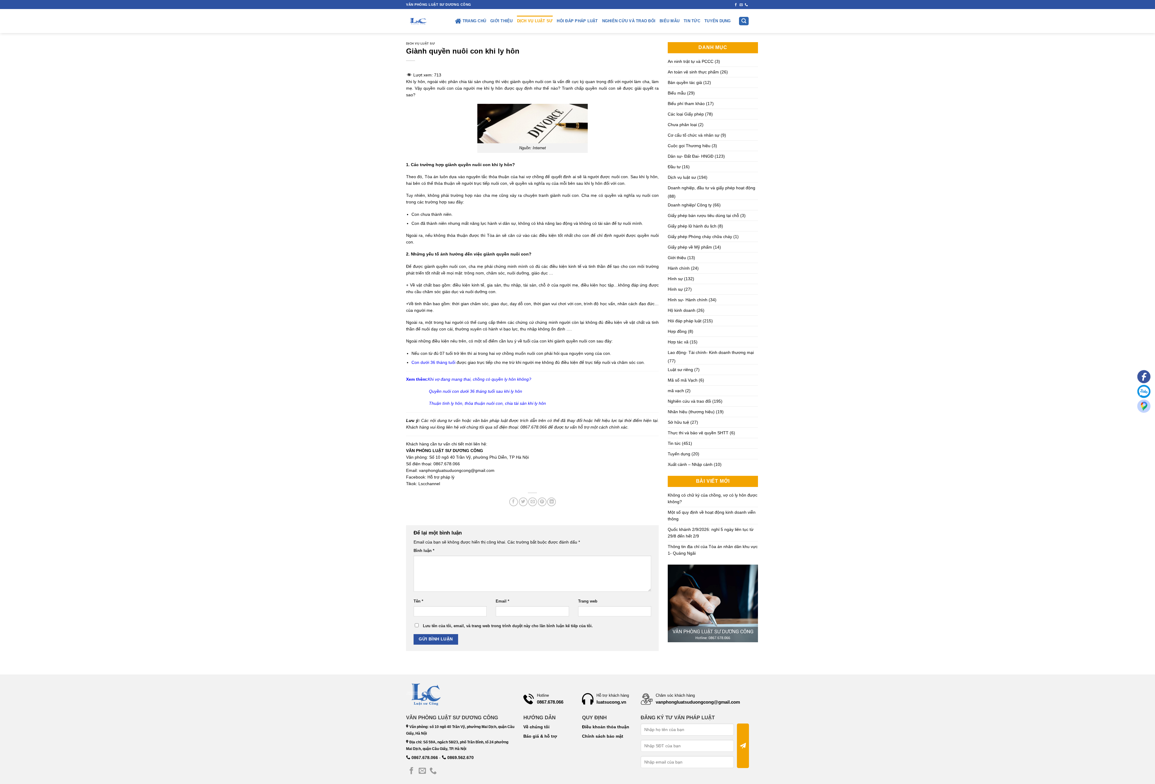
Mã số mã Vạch (683, 380)
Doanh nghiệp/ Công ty (690, 205)
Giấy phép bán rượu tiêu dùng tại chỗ (703, 215)
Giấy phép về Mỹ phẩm (690, 247)
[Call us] (746, 5)
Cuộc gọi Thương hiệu (689, 145)
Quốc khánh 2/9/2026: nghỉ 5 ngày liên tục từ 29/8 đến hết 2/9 (710, 532)
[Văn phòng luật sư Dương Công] (418, 21)
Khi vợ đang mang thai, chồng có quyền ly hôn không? (479, 379)
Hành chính (679, 268)
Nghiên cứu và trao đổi (629, 21)
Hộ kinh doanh (681, 310)
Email (502, 601)
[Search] (744, 21)
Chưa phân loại (682, 124)
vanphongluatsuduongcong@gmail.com (456, 470)
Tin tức (692, 21)
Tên (418, 601)
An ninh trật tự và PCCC (690, 61)
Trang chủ (474, 21)
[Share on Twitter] (523, 501)
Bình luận (424, 551)
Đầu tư (674, 166)
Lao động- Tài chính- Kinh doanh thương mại (711, 352)
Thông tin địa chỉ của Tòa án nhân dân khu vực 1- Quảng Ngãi (713, 550)
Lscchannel (429, 483)
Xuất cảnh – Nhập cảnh (690, 464)
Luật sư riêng (680, 369)
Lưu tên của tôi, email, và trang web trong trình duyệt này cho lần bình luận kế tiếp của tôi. (508, 626)
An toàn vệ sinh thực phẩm (693, 72)
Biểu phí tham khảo (686, 103)
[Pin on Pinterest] (542, 501)
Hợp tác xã (678, 341)
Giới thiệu (501, 21)
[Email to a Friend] (532, 501)
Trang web (587, 601)
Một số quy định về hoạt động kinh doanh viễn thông (712, 515)
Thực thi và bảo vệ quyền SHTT (698, 432)
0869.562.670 (460, 757)
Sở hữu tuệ (678, 422)
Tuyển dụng (717, 21)
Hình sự (675, 278)
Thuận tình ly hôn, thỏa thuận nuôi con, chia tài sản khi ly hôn (487, 403)
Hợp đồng (677, 331)
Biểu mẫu (669, 21)
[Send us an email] (741, 5)
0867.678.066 (424, 757)
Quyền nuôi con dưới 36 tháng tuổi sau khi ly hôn (475, 391)
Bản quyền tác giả (685, 82)
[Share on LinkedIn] (551, 501)
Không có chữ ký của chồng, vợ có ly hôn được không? (712, 498)
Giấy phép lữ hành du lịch (692, 226)
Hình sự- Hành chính (687, 299)
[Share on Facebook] (513, 501)
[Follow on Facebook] (736, 5)
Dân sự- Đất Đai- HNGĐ (690, 156)
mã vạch (676, 390)
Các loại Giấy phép (686, 114)
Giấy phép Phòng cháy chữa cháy (700, 236)
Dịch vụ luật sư (535, 21)
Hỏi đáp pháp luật (577, 21)
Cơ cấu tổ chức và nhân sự (693, 135)
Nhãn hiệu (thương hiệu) (691, 411)
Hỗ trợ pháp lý (440, 477)
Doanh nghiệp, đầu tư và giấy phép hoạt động (711, 187)
